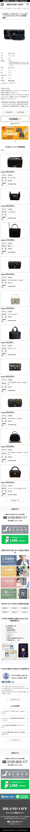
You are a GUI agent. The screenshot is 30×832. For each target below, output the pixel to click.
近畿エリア (15, 608)
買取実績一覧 (15, 500)
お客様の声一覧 (15, 699)
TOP (2, 8)
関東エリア (6, 608)
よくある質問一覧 (15, 740)
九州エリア (25, 612)
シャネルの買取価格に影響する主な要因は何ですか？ (13, 733)
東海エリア (6, 612)
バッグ (9, 58)
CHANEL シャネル (11, 53)
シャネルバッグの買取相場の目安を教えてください (13, 719)
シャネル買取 (7, 8)
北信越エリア (25, 608)
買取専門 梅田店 (11, 80)
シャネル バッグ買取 (16, 8)
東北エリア (15, 612)
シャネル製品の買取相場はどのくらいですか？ (13, 726)
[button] (14, 141)
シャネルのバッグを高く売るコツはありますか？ (13, 712)
